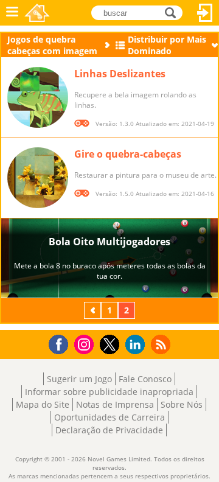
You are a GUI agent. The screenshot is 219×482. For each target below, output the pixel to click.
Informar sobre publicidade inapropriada (109, 391)
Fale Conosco (145, 379)
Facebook (61, 343)
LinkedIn (137, 345)
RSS (162, 344)
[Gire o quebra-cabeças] (37, 177)
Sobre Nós (182, 404)
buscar (173, 12)
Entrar (205, 13)
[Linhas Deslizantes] (37, 97)
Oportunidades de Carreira (109, 417)
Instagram (86, 343)
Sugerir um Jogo (79, 379)
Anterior (93, 310)
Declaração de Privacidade (109, 430)
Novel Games (37, 13)
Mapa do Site (42, 404)
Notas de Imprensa (115, 404)
